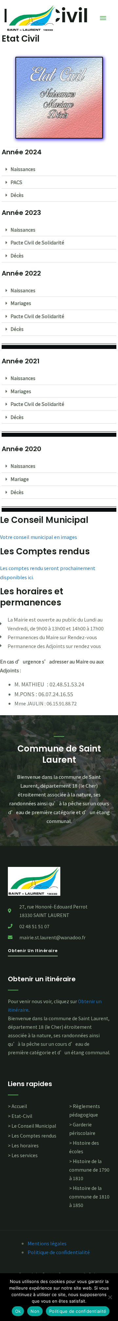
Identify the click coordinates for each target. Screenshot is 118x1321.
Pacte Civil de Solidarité (37, 242)
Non (34, 1311)
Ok (18, 1311)
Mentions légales (47, 1243)
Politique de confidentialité (59, 1252)
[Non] (110, 1297)
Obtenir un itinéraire (42, 979)
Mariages (20, 302)
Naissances (22, 168)
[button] (59, 169)
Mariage (19, 478)
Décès (17, 194)
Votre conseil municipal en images (38, 536)
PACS (16, 182)
